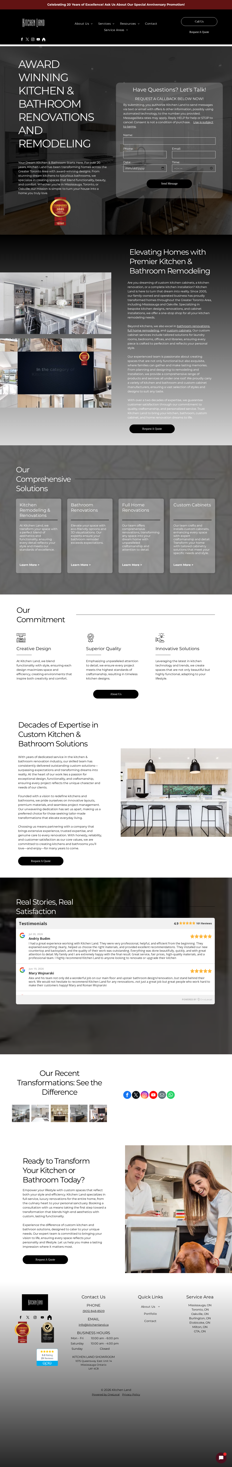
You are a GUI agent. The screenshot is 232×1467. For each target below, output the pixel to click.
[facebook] (22, 40)
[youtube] (38, 40)
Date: (127, 162)
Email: (176, 148)
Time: (176, 162)
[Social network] (43, 40)
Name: (128, 135)
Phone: (128, 148)
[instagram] (32, 40)
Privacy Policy (131, 1394)
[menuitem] (83, 24)
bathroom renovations (193, 326)
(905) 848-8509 (94, 1311)
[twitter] (27, 40)
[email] (162, 1095)
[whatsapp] (171, 1095)
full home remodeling (143, 330)
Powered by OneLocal (106, 1394)
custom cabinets (179, 330)
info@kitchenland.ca (94, 1325)
